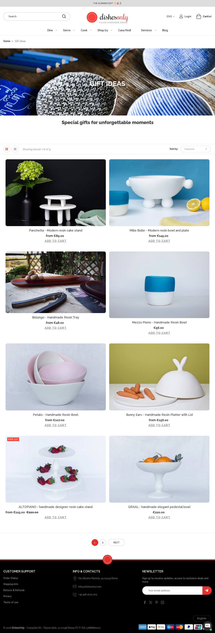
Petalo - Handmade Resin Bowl (55, 414)
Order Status (10, 578)
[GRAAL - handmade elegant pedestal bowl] (159, 469)
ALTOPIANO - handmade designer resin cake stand (56, 507)
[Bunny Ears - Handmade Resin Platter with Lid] (159, 376)
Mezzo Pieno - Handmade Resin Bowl (159, 322)
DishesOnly (18, 627)
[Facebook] (144, 603)
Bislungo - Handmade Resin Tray (55, 317)
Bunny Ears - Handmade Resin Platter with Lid (159, 414)
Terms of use (10, 602)
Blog (165, 30)
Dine (50, 30)
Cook (84, 30)
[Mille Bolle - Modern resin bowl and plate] (159, 192)
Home (6, 41)
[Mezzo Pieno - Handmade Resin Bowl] (159, 284)
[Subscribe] (207, 590)
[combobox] (36, 16)
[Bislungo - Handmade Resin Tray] (56, 282)
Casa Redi (124, 30)
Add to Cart (56, 241)
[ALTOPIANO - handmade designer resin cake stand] (56, 469)
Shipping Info (10, 584)
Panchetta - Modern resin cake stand (55, 230)
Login (188, 16)
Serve (67, 30)
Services (146, 30)
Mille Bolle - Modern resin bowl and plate (159, 230)
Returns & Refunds (14, 590)
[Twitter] (150, 603)
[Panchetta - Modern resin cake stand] (56, 192)
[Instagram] (162, 603)
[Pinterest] (156, 603)
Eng (169, 16)
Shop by (103, 30)
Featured (189, 149)
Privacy (7, 596)
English (201, 618)
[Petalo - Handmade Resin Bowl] (56, 376)
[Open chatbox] (207, 626)
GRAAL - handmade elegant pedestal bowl (159, 507)
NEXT (116, 542)
